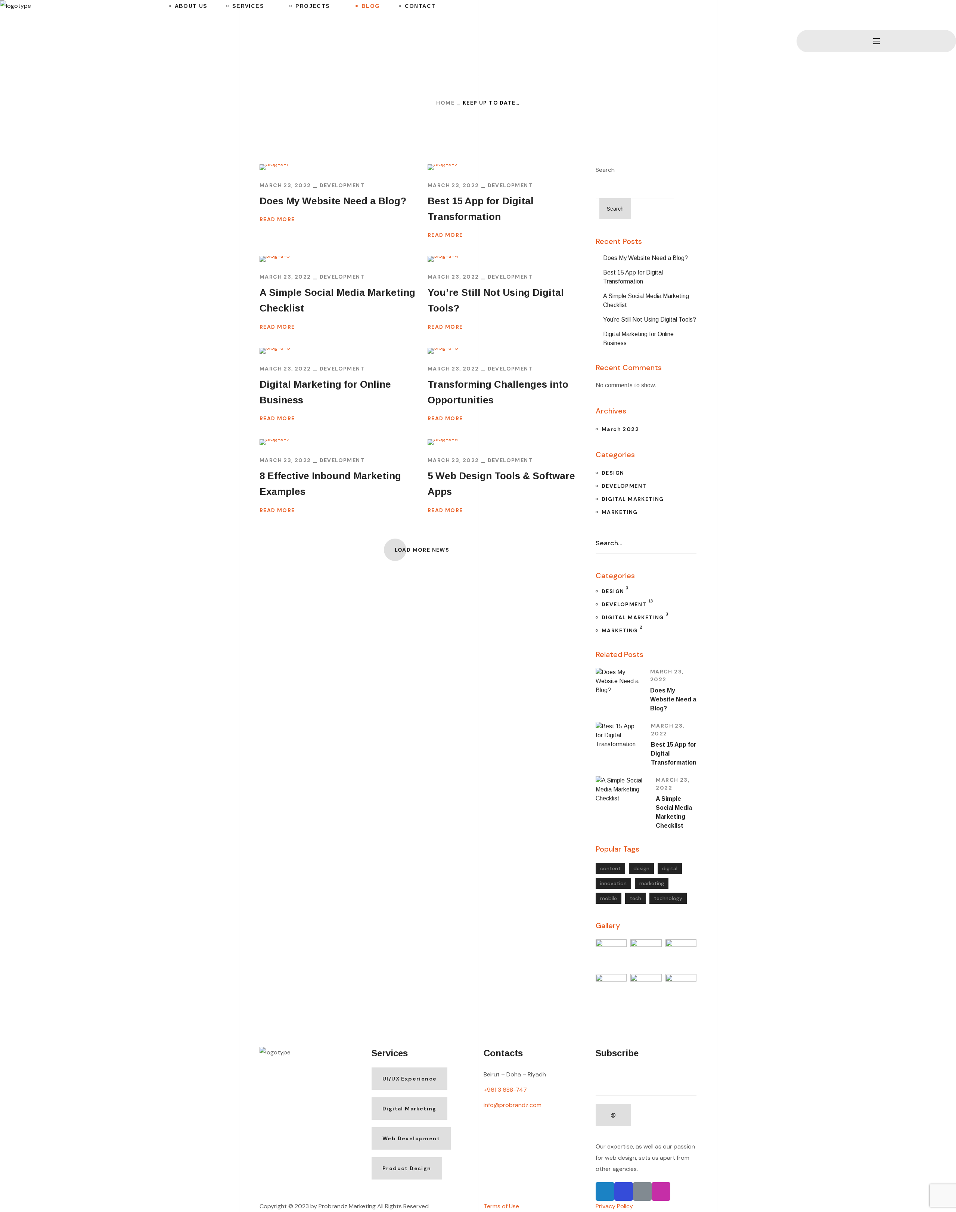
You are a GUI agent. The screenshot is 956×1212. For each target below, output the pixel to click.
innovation (613, 883)
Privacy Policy (614, 1206)
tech (635, 898)
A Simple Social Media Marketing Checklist (337, 300)
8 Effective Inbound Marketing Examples (330, 483)
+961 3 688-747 (505, 1090)
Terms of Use (501, 1206)
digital (669, 868)
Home (445, 102)
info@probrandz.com (512, 1105)
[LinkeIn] (642, 1191)
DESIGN (613, 472)
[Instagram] (661, 1191)
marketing (651, 883)
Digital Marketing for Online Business (325, 392)
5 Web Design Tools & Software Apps (501, 483)
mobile (608, 898)
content (610, 868)
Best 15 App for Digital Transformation (481, 208)
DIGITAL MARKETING (633, 499)
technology (668, 898)
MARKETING (620, 512)
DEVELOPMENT (342, 185)
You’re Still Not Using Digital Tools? (496, 300)
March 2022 (620, 429)
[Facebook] (623, 1191)
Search (605, 170)
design (641, 868)
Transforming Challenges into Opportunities (498, 392)
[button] (800, 15)
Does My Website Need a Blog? (333, 201)
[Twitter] (605, 1191)
